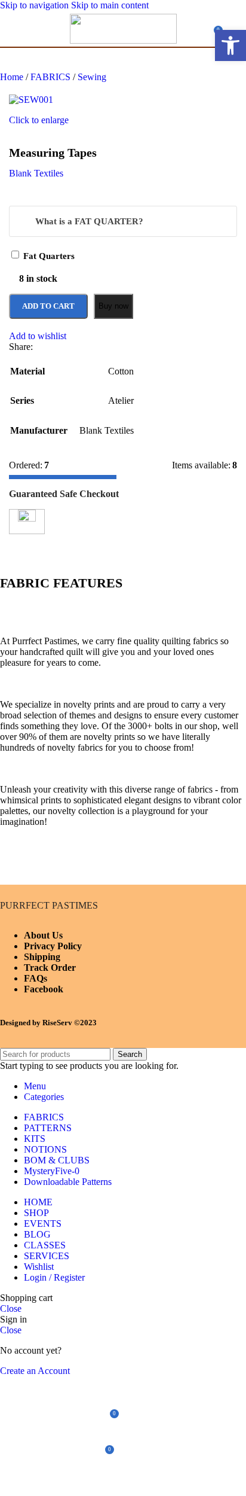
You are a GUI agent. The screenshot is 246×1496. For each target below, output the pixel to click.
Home (13, 77)
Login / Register (54, 1277)
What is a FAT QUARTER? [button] (89, 221)
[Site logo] (123, 40)
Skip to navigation (35, 5)
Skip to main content (110, 5)
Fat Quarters (49, 256)
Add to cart (48, 305)
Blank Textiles (36, 173)
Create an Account (35, 1371)
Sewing (92, 77)
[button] (230, 45)
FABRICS (51, 77)
